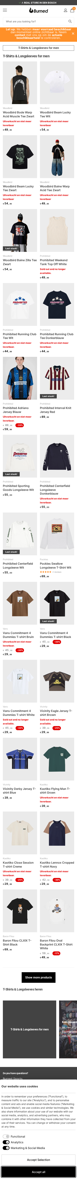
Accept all (38, 1172)
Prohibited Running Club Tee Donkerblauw (56, 336)
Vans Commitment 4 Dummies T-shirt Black (55, 635)
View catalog (5, 10)
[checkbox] (13, 1136)
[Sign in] (65, 10)
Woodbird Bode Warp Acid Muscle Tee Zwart (18, 114)
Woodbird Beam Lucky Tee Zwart (18, 188)
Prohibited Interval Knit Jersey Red (55, 410)
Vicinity (43, 706)
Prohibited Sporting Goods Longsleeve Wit (18, 488)
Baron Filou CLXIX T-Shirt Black (17, 942)
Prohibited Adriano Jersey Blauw (16, 410)
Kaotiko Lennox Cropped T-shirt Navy (57, 864)
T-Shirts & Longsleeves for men (38, 48)
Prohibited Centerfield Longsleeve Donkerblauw (55, 489)
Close (73, 33)
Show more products (38, 977)
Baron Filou (8, 936)
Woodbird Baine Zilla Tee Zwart (20, 262)
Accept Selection (38, 1160)
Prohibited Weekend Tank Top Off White (54, 262)
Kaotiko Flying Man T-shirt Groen (55, 790)
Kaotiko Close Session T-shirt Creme (18, 864)
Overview (67, 1086)
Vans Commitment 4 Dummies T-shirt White (19, 713)
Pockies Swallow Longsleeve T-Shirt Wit (55, 565)
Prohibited (45, 256)
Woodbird (7, 108)
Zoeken (70, 21)
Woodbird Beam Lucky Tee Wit (55, 114)
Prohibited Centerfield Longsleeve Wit (18, 565)
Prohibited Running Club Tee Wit (19, 336)
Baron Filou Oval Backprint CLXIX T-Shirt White (56, 944)
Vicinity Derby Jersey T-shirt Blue (19, 790)
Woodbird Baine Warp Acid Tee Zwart (55, 188)
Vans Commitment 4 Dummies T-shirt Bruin (18, 635)
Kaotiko (44, 784)
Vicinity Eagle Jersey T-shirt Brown (56, 713)
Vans (5, 628)
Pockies (44, 559)
